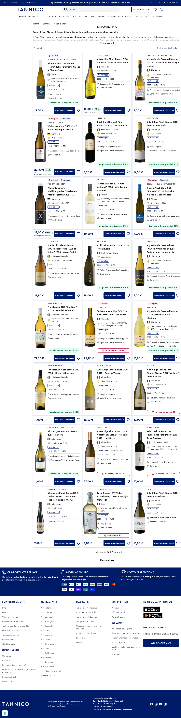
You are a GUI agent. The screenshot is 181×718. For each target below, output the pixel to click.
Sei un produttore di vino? (14, 665)
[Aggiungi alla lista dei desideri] (78, 110)
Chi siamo (6, 656)
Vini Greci (45, 640)
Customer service (10, 617)
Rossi (43, 17)
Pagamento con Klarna (12, 622)
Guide (79, 642)
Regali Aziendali (9, 677)
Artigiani (126, 17)
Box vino (116, 654)
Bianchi (52, 17)
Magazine (82, 602)
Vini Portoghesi (48, 622)
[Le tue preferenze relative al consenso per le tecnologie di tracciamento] (5, 713)
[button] (155, 9)
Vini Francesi (46, 612)
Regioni (101, 17)
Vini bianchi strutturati (51, 671)
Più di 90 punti (118, 612)
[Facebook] (151, 704)
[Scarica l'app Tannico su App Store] (151, 609)
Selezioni (117, 623)
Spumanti (76, 17)
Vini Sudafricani (48, 667)
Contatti (6, 661)
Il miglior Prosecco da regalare (125, 633)
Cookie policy (8, 644)
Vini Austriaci (46, 631)
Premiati (115, 608)
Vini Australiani (47, 662)
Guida (4, 612)
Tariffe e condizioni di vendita (15, 626)
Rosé (85, 17)
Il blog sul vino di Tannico (87, 633)
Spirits (93, 17)
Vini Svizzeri (46, 635)
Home (36, 24)
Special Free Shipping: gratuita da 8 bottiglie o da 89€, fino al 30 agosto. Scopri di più (90, 3)
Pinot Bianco (60, 24)
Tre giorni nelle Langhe (86, 617)
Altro (159, 17)
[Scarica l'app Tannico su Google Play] (152, 615)
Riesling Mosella (48, 676)
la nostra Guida (18, 577)
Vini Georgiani (47, 644)
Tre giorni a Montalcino (86, 608)
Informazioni (11, 650)
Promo (22, 17)
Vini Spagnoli (47, 617)
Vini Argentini (47, 658)
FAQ (4, 608)
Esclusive (137, 17)
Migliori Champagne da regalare (126, 638)
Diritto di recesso (10, 631)
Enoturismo (81, 638)
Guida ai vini (49, 602)
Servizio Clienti (51, 577)
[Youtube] (160, 704)
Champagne (63, 17)
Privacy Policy (8, 640)
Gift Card (156, 3)
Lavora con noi (9, 681)
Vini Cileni (45, 649)
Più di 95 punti (118, 617)
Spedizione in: (8, 3)
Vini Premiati (120, 602)
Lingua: (27, 3)
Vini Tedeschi (47, 626)
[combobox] (93, 9)
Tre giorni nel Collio (85, 622)
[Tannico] (30, 9)
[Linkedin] (165, 704)
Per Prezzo (33, 17)
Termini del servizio (11, 635)
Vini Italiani (46, 608)
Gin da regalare (118, 642)
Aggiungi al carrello (64, 110)
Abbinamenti (113, 17)
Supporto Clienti (13, 602)
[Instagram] (156, 704)
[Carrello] (161, 9)
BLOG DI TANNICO (172, 3)
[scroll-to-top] (175, 704)
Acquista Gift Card (161, 643)
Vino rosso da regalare (122, 629)
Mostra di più (107, 560)
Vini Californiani (48, 653)
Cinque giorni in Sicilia (86, 612)
